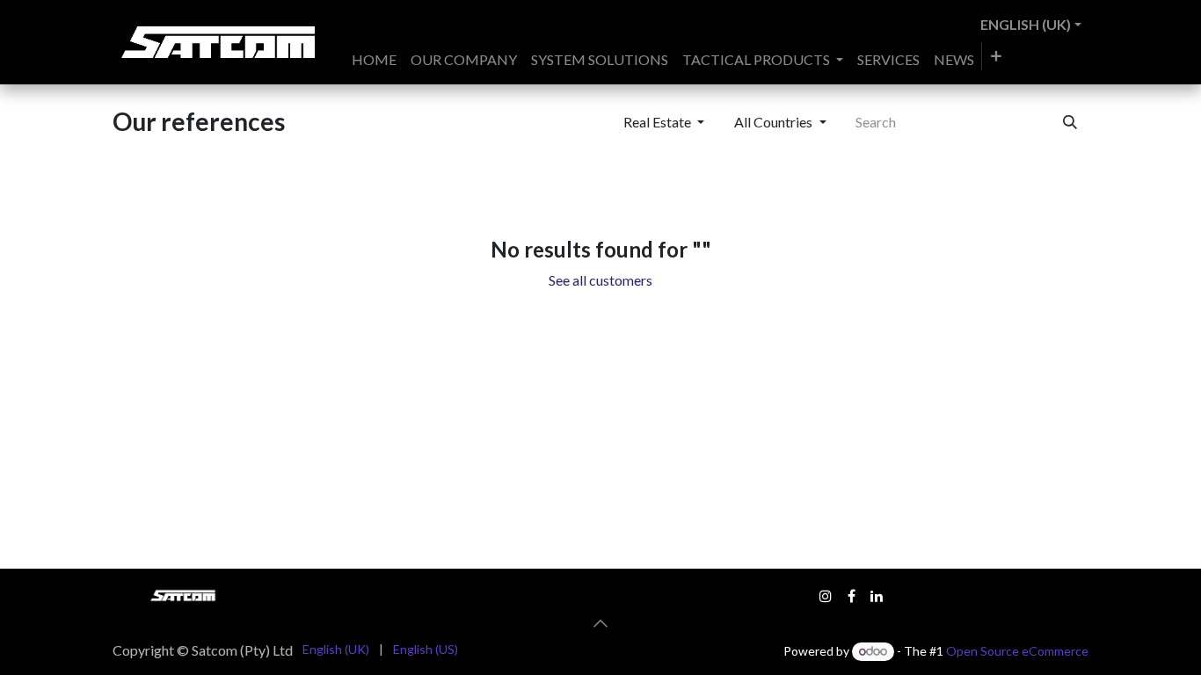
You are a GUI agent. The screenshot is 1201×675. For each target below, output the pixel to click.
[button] (600, 623)
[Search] (1070, 122)
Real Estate (657, 121)
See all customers (600, 280)
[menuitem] (374, 59)
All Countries (773, 121)
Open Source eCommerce (1017, 650)
